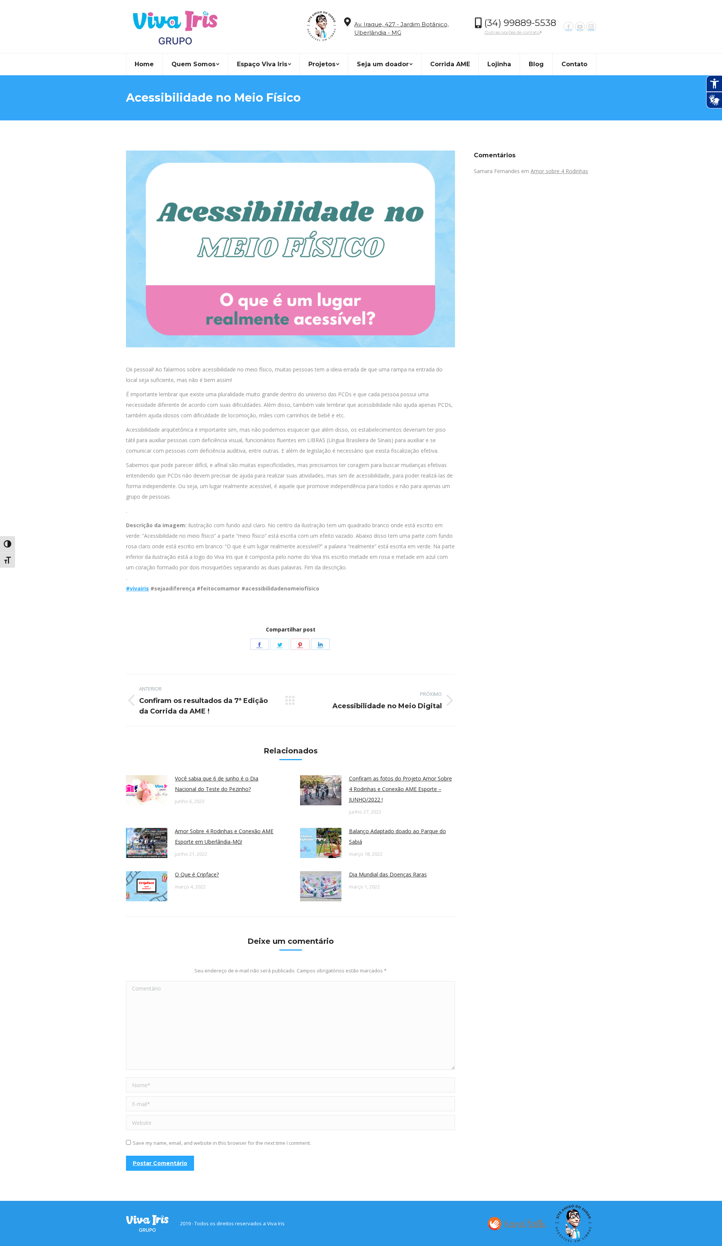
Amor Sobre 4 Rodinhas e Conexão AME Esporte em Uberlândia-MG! (224, 836)
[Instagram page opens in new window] (591, 27)
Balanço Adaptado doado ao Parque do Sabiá (397, 836)
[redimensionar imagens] (146, 790)
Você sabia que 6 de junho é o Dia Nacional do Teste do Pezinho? (216, 784)
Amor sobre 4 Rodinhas (559, 171)
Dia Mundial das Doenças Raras (388, 874)
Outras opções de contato (512, 32)
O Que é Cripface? (197, 874)
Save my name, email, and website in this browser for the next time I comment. (222, 1143)
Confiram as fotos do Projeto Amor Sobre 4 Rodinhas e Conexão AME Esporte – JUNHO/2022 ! (400, 789)
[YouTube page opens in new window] (580, 27)
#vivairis (137, 588)
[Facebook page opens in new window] (568, 27)
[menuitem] (144, 64)
